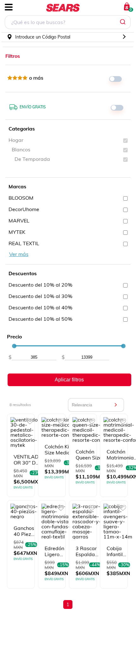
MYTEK (17, 232)
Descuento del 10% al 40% (40, 307)
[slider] (14, 346)
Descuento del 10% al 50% (40, 319)
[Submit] (123, 22)
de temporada (32, 159)
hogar (16, 140)
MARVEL (19, 220)
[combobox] (68, 23)
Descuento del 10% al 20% (40, 285)
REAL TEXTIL (24, 243)
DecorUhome (24, 209)
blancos (21, 149)
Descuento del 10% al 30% (40, 296)
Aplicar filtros (69, 379)
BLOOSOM (21, 198)
